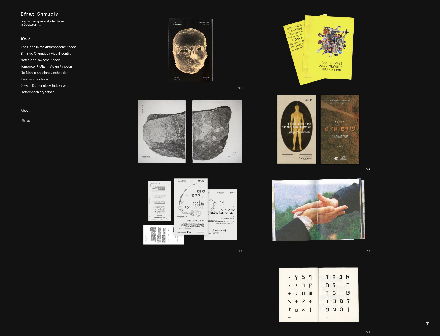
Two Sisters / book (34, 79)
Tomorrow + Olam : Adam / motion (46, 66)
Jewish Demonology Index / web (45, 85)
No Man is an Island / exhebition (44, 73)
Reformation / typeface (38, 92)
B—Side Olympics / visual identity (46, 53)
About (25, 110)
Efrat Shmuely (39, 13)
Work (25, 38)
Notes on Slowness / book (40, 60)
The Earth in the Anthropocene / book (48, 47)
